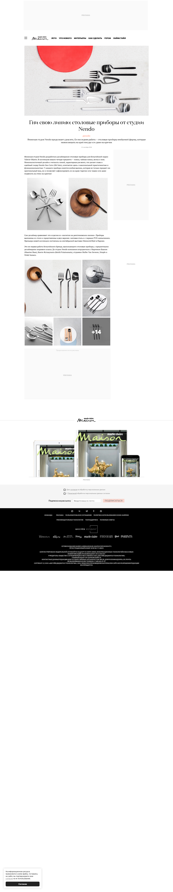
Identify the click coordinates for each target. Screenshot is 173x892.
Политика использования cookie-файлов (111, 515)
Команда (48, 515)
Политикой (72, 493)
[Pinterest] (100, 511)
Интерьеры (80, 38)
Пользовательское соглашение (78, 515)
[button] (96, 332)
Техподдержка (91, 520)
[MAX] (72, 511)
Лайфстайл (119, 38)
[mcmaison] (40, 38)
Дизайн (86, 136)
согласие (73, 490)
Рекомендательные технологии (69, 520)
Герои (107, 38)
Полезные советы (107, 520)
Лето (54, 38)
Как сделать (95, 38)
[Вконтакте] (79, 511)
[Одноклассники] (93, 511)
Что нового (65, 38)
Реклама (60, 515)
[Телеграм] (86, 511)
